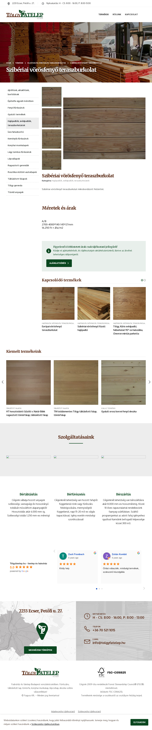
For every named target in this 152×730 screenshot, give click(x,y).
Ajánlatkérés (57, 263)
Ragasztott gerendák (18, 165)
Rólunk (117, 14)
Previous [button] (51, 89)
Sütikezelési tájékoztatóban (45, 724)
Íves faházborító (16, 132)
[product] (58, 303)
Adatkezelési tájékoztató (63, 711)
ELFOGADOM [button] (139, 722)
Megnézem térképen (40, 650)
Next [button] (51, 167)
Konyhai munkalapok (18, 145)
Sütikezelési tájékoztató (89, 711)
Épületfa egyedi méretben (20, 101)
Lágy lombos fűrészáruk (19, 152)
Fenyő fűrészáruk (16, 107)
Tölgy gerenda (15, 185)
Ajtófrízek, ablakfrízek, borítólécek (18, 92)
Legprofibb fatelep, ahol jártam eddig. (77, 568)
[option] (51, 96)
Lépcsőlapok (14, 158)
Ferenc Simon (119, 554)
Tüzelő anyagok (15, 192)
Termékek (103, 14)
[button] (63, 128)
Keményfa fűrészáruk (18, 138)
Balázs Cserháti (76, 554)
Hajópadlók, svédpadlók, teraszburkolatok (71, 180)
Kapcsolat (131, 14)
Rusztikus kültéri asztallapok (22, 172)
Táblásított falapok (17, 178)
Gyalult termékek (16, 114)
